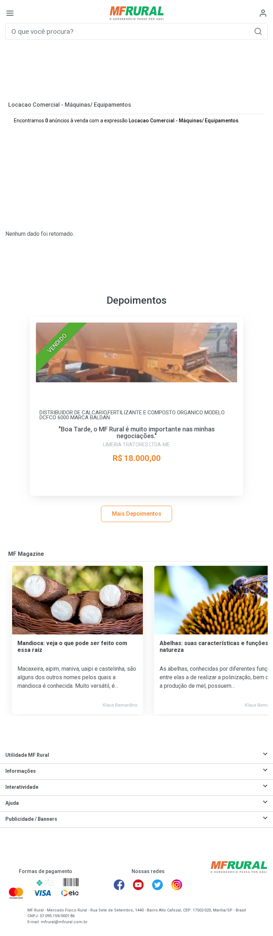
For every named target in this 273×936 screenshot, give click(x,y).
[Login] (263, 13)
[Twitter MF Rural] (157, 884)
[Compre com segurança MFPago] (18, 883)
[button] (258, 31)
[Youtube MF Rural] (138, 884)
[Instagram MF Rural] (176, 884)
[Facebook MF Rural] (119, 884)
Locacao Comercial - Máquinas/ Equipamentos (69, 104)
